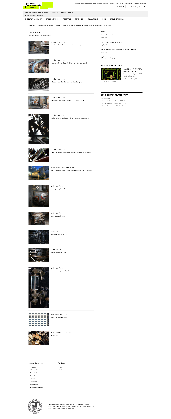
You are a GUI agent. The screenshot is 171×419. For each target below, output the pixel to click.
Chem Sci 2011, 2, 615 (131, 79)
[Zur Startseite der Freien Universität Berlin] (38, 5)
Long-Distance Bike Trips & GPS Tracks (112, 106)
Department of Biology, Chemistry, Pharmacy (37, 12)
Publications (92, 19)
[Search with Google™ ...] (144, 6)
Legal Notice (119, 3)
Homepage (77, 3)
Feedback (61, 370)
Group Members (97, 3)
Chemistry (71, 12)
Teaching (111, 3)
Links (104, 19)
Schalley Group (88, 25)
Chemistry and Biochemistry (59, 12)
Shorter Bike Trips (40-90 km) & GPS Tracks (114, 101)
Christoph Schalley (33, 19)
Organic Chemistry (76, 25)
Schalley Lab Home (86, 3)
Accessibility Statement (139, 3)
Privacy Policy (128, 3)
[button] (102, 57)
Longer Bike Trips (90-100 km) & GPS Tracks (114, 103)
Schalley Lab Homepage (34, 15)
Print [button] (60, 367)
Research (105, 3)
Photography (98, 25)
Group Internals (117, 19)
